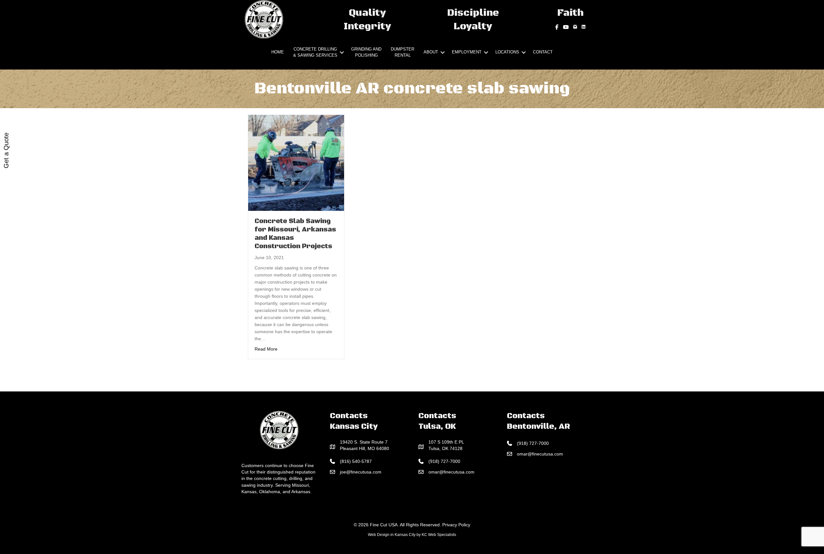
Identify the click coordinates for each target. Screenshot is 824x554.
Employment (467, 52)
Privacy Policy (456, 524)
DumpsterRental (402, 52)
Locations (507, 52)
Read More (266, 349)
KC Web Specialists (439, 534)
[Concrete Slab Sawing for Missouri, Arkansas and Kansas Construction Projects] (296, 162)
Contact (543, 52)
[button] (341, 52)
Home (277, 52)
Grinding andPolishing (366, 52)
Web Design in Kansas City (392, 534)
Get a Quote (6, 150)
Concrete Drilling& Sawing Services (315, 52)
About (431, 52)
